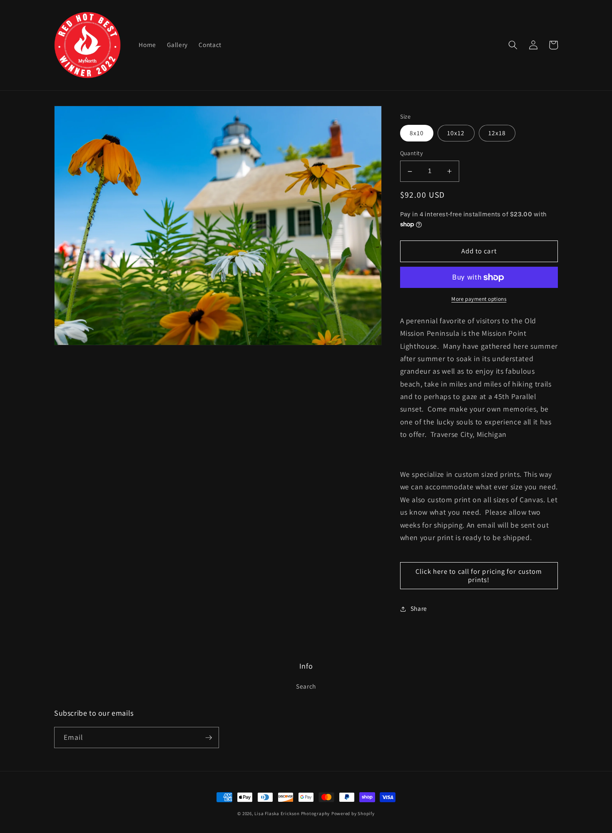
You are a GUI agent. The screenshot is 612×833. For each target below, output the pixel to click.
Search (306, 686)
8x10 (417, 133)
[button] (513, 45)
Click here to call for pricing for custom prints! (478, 576)
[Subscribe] (209, 738)
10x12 (456, 133)
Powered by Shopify (353, 813)
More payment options (478, 299)
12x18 (497, 133)
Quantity (411, 153)
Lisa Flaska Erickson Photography (292, 813)
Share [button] (418, 609)
